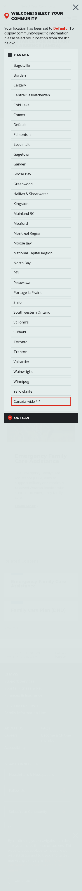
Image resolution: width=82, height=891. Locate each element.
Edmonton (22, 134)
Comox (19, 114)
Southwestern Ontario (32, 312)
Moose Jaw (22, 243)
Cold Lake (22, 104)
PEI (16, 272)
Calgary (20, 85)
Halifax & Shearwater (31, 193)
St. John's (21, 322)
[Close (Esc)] (76, 7)
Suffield (20, 332)
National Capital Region (33, 253)
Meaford (21, 223)
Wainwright (23, 371)
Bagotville (22, 65)
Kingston (21, 203)
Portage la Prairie (28, 292)
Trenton (20, 351)
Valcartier (21, 361)
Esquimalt (22, 144)
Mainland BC (24, 213)
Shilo (18, 302)
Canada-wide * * (27, 401)
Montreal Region (27, 233)
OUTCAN (21, 418)
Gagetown (22, 154)
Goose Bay (22, 174)
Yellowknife (23, 391)
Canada (21, 55)
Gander (20, 164)
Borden (20, 75)
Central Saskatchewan (32, 95)
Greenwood (23, 183)
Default (60, 28)
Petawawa (22, 282)
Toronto (21, 342)
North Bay (22, 262)
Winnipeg (21, 381)
